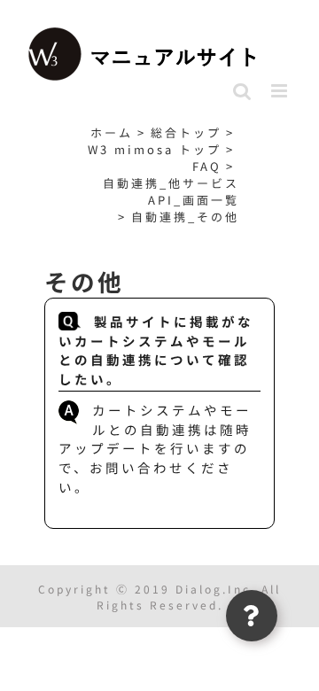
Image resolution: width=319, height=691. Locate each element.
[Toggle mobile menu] (281, 91)
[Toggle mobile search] (243, 91)
